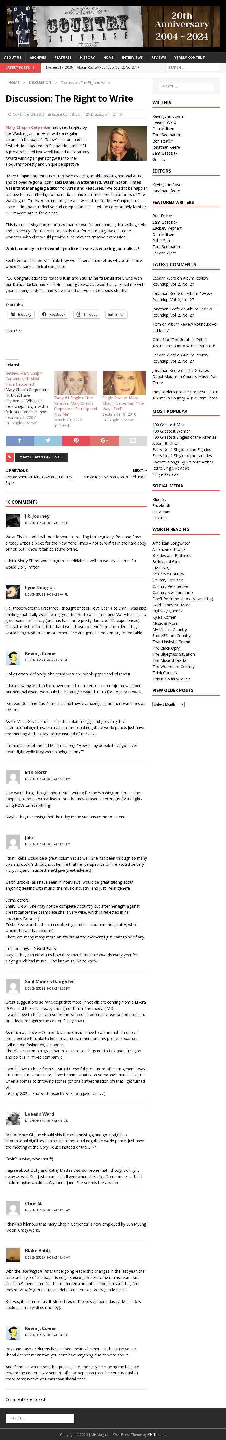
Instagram (161, 511)
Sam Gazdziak (164, 153)
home (108, 57)
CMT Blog (161, 567)
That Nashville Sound (171, 641)
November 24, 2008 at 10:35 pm (47, 779)
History (87, 57)
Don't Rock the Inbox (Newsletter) (182, 598)
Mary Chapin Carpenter (28, 127)
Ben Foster (162, 141)
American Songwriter (171, 543)
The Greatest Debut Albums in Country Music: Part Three (185, 376)
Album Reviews (165, 443)
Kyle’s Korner (164, 617)
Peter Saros (162, 240)
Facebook (161, 505)
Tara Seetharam (166, 134)
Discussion (100, 114)
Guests (158, 159)
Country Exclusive (168, 580)
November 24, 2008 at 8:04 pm (47, 594)
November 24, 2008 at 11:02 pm (47, 844)
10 (120, 114)
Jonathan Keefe (166, 147)
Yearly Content (189, 57)
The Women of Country (173, 666)
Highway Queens (167, 610)
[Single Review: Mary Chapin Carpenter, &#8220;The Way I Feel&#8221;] (124, 383)
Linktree (159, 518)
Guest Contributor (67, 114)
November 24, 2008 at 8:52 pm (47, 660)
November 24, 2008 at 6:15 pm (47, 523)
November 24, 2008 (28, 114)
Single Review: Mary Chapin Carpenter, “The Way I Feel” (123, 403)
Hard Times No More (171, 604)
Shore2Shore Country (171, 635)
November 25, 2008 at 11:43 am (47, 1257)
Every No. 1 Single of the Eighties (181, 449)
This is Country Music (171, 679)
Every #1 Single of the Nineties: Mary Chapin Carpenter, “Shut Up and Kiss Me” (75, 406)
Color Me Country (168, 573)
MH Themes (156, 1434)
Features (63, 57)
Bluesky (159, 499)
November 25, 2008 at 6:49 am (47, 1121)
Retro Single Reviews (171, 468)
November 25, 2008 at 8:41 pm (47, 1335)
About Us (12, 57)
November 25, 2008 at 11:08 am (47, 1210)
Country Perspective (170, 586)
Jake (30, 838)
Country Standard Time (173, 592)
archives (38, 57)
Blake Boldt (37, 1251)
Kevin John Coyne (168, 116)
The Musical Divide (169, 660)
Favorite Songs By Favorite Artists (182, 462)
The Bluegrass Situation (173, 654)
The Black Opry (166, 648)
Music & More (165, 623)
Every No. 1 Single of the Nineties (182, 455)
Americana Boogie (168, 549)
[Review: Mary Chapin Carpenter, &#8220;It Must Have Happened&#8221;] (30, 398)
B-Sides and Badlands (171, 555)
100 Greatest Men (168, 424)
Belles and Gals (166, 561)
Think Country (164, 672)
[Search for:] (192, 67)
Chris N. (33, 1203)
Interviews (132, 57)
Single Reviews (165, 474)
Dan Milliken (163, 128)
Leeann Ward (164, 122)
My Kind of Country (169, 629)
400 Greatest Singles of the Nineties (184, 437)
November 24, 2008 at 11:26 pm (47, 988)
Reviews (158, 57)
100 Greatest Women (171, 431)
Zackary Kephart (167, 228)
